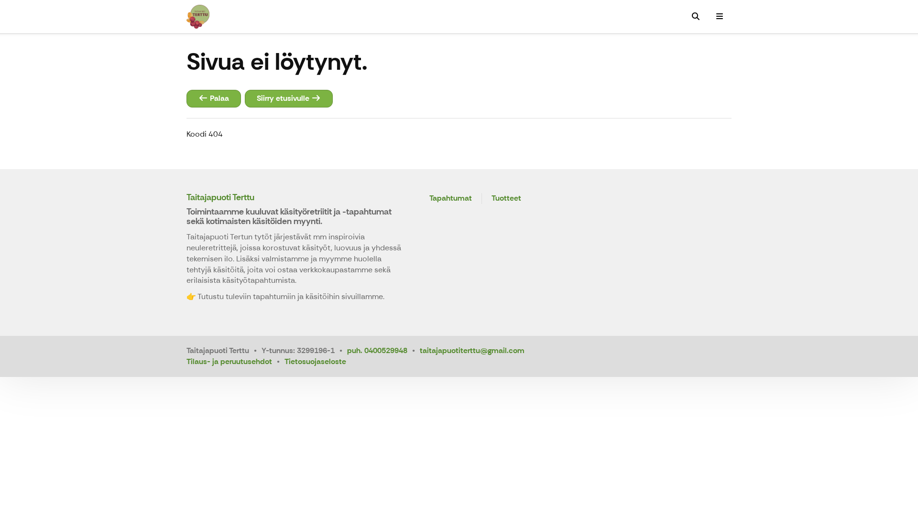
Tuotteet (506, 198)
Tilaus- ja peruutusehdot (229, 361)
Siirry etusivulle (284, 98)
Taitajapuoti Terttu (220, 197)
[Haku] (696, 16)
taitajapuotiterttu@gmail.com (472, 350)
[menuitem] (696, 16)
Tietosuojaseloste (315, 361)
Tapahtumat (450, 198)
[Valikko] (720, 16)
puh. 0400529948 (377, 350)
